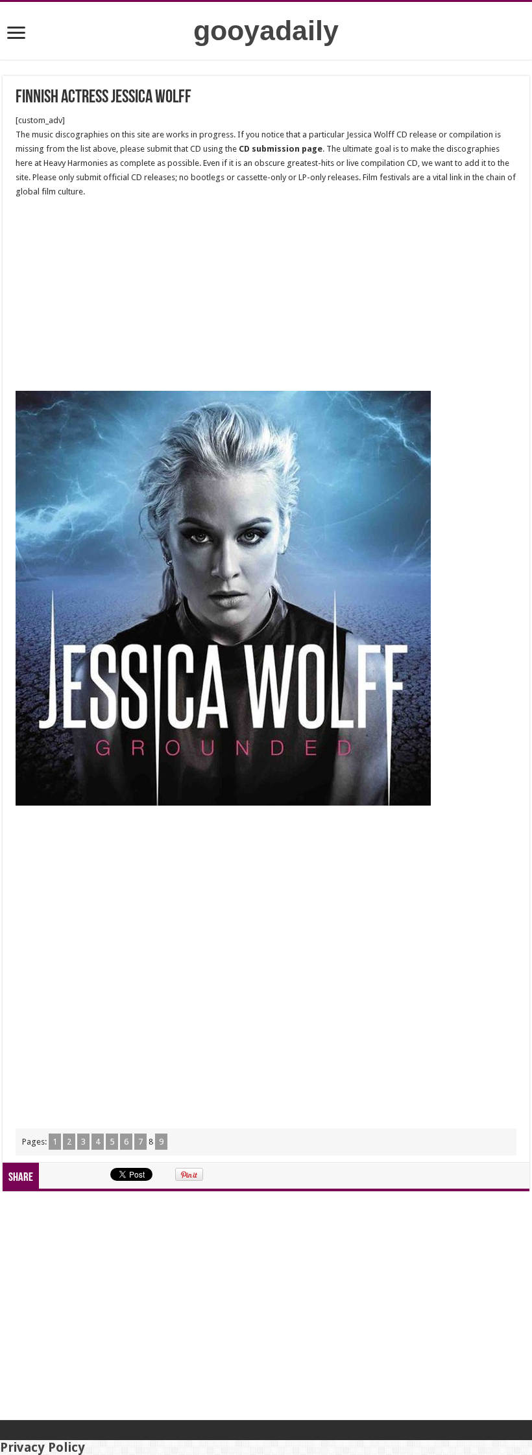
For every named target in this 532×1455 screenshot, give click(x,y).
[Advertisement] (266, 295)
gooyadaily (266, 30)
